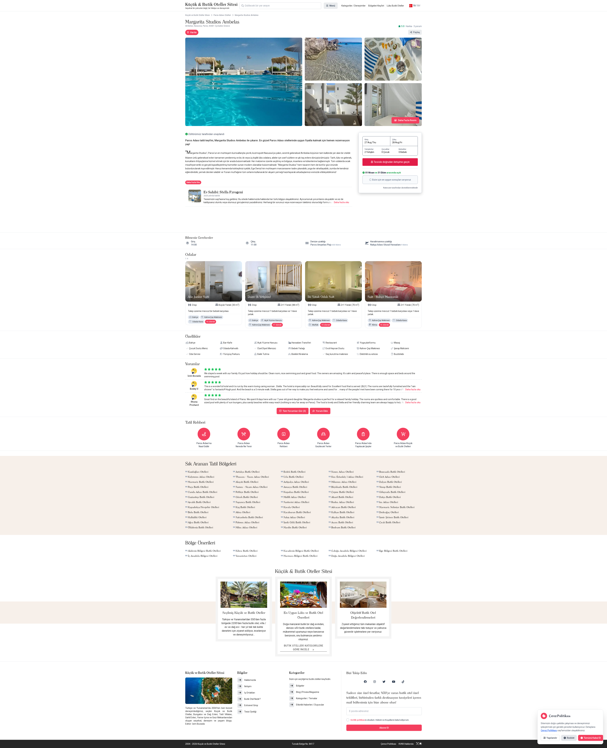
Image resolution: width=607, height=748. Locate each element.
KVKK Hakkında (406, 744)
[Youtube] (393, 681)
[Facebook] (365, 681)
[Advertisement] (268, 216)
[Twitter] (384, 681)
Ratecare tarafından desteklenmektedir (400, 188)
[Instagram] (375, 681)
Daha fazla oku (341, 202)
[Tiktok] (403, 681)
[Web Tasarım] (419, 743)
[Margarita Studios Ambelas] (243, 82)
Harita (193, 32)
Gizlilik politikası (357, 720)
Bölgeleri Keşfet (376, 5)
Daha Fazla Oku (193, 182)
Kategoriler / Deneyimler (353, 5)
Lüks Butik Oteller (395, 5)
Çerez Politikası (388, 744)
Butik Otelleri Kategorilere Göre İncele (303, 647)
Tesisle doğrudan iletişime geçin (391, 161)
